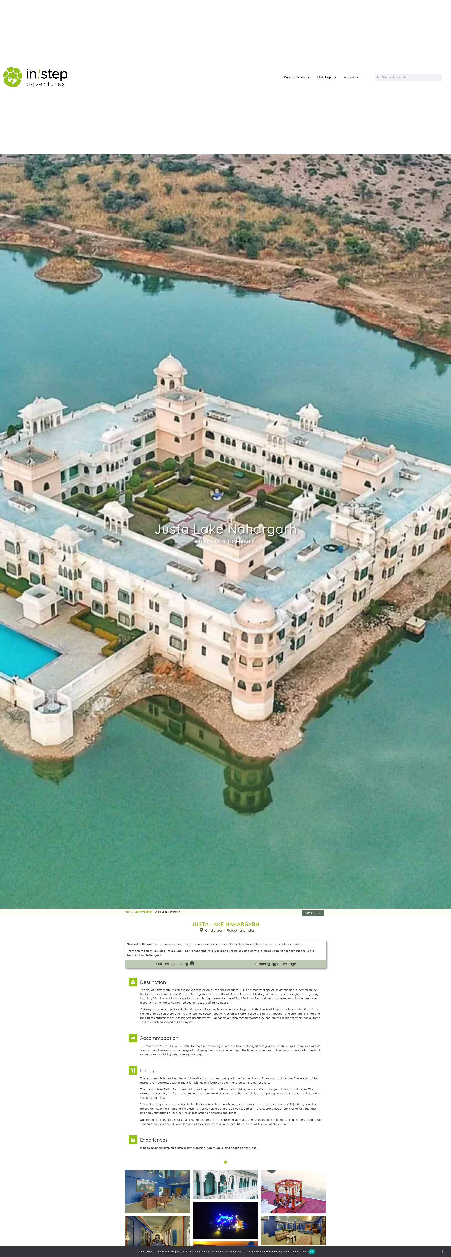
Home (128, 911)
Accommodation (143, 911)
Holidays (324, 77)
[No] (445, 1251)
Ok (311, 1251)
